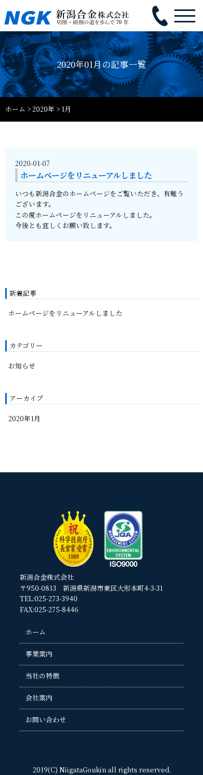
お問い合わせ (46, 719)
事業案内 (39, 654)
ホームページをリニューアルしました (65, 313)
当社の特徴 (42, 676)
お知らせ (21, 366)
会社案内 (39, 697)
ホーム (36, 632)
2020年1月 (24, 418)
